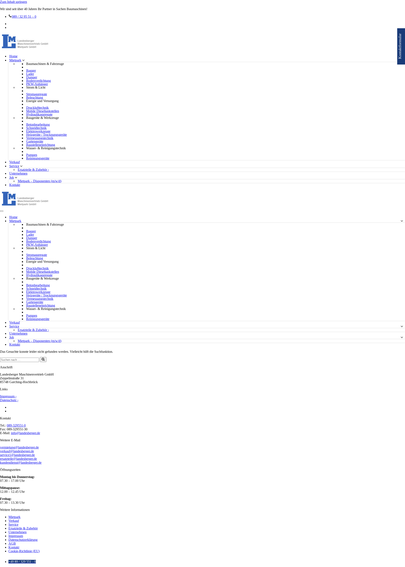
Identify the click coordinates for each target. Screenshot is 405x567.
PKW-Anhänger (37, 84)
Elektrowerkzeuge (38, 131)
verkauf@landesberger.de (17, 451)
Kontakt (14, 185)
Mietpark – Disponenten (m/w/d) (39, 181)
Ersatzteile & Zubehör (23, 528)
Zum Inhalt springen (13, 2)
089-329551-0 (16, 425)
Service (13, 524)
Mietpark (14, 517)
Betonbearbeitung (38, 124)
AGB (12, 543)
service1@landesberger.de (17, 455)
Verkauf (14, 162)
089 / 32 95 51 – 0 (24, 16)
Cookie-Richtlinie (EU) (24, 551)
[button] (23, 60)
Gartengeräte (34, 141)
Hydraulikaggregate (39, 114)
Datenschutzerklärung (23, 539)
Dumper (31, 77)
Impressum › (8, 396)
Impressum (15, 536)
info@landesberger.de (25, 433)
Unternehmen (18, 173)
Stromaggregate (36, 94)
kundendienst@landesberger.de (21, 462)
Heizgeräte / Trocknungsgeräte (46, 134)
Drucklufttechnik (37, 107)
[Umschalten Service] (402, 326)
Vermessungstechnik (39, 138)
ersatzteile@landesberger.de (18, 459)
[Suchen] (43, 359)
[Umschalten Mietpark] (402, 221)
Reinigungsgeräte (37, 158)
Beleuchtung (34, 97)
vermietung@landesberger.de (19, 447)
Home (13, 56)
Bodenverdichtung (38, 80)
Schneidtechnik (36, 128)
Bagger (31, 70)
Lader (30, 74)
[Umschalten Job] (402, 337)
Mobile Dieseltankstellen (42, 111)
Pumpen (31, 155)
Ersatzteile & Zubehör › (33, 169)
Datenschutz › (9, 400)
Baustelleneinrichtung (40, 145)
